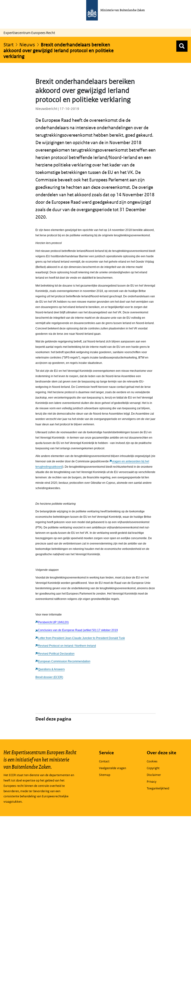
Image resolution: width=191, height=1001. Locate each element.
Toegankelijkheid (158, 788)
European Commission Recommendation (64, 661)
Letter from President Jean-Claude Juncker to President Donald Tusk (81, 638)
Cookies (152, 761)
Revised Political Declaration (56, 653)
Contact (104, 761)
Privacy (151, 782)
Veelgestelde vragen (112, 768)
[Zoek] (182, 46)
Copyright (153, 768)
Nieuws (27, 44)
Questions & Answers (51, 669)
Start (8, 44)
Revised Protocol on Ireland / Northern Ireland (67, 645)
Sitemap (104, 775)
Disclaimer (154, 775)
